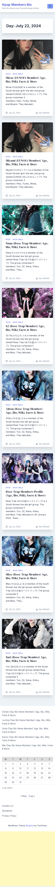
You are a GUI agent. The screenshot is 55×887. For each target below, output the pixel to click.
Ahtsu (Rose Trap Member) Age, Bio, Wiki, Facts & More (25, 411)
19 (35, 773)
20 (42, 773)
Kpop (8, 74)
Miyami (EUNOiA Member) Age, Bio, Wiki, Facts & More (27, 162)
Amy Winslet (44, 113)
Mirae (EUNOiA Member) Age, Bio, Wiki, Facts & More (26, 80)
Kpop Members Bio (17, 5)
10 (20, 768)
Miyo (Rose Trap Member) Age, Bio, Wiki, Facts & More (27, 576)
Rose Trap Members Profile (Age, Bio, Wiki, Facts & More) (26, 493)
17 (20, 773)
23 (13, 777)
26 (35, 777)
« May (23, 796)
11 (28, 768)
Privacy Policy (9, 815)
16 (13, 773)
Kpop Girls (18, 74)
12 (35, 768)
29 (5, 782)
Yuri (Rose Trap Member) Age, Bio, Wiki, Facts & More (26, 659)
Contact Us (7, 805)
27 (42, 777)
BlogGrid (30, 825)
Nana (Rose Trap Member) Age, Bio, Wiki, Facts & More (27, 245)
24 (20, 777)
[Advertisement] (27, 858)
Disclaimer (7, 810)
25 (27, 777)
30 (13, 782)
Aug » (32, 796)
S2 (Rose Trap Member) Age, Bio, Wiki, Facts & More (25, 328)
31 (20, 782)
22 (6, 777)
